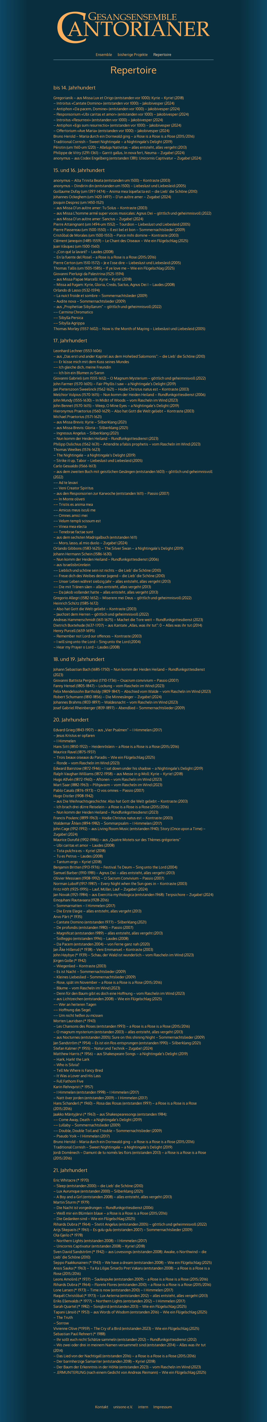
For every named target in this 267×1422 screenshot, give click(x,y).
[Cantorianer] (133, 45)
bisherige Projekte (133, 54)
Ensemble (104, 54)
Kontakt (101, 1407)
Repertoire (162, 54)
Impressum (162, 1407)
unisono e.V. (123, 1407)
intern (143, 1407)
